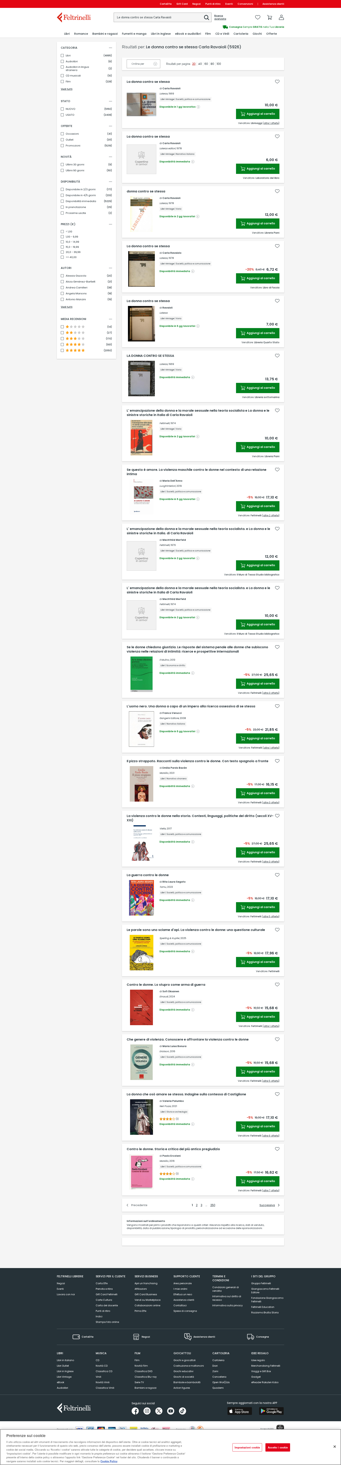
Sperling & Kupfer (169, 938)
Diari (215, 1365)
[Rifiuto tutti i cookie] (334, 1446)
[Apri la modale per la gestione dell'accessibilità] (280, 1428)
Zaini (215, 1371)
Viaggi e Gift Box (261, 1371)
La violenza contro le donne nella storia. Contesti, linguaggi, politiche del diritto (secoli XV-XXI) (200, 818)
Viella (162, 828)
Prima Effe (140, 1311)
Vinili (98, 1376)
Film (68, 81)
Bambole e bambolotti (186, 1382)
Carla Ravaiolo (171, 253)
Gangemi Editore (169, 718)
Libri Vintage (64, 1376)
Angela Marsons (76, 293)
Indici (99, 1316)
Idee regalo (258, 1360)
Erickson (164, 1051)
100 (219, 64)
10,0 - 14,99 (72, 241)
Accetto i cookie (278, 1447)
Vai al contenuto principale (73, 3)
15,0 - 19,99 (72, 247)
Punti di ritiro (213, 4)
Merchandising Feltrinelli (265, 1365)
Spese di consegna (185, 1311)
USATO (70, 115)
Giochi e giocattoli (184, 1360)
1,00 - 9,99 (72, 236)
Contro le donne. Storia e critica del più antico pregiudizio (173, 1149)
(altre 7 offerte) (270, 1190)
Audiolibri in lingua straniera (77, 68)
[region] (170, 1447)
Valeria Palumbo (173, 1101)
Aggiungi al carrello (260, 114)
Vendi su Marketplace (147, 1300)
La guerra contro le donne (148, 875)
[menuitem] (67, 34)
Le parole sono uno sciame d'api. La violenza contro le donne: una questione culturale (196, 930)
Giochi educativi (183, 1371)
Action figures (181, 1387)
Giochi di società (183, 1376)
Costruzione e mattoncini (188, 1365)
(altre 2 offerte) (270, 515)
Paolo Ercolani (171, 1155)
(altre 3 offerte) (270, 693)
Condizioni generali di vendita (225, 1289)
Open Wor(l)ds (221, 1382)
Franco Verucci (172, 713)
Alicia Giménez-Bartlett (80, 281)
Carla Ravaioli (171, 88)
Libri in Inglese (65, 1371)
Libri (68, 55)
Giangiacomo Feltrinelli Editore (265, 1290)
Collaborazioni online (147, 1305)
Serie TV (139, 1382)
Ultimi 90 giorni (75, 170)
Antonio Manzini (76, 299)
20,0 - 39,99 (73, 252)
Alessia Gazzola (76, 275)
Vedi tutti (66, 89)
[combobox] (163, 17)
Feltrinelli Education (262, 1307)
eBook (60, 1382)
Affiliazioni (141, 1289)
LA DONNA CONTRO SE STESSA (150, 356)
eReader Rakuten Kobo (264, 1382)
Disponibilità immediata (81, 201)
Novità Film (141, 1365)
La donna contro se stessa (148, 82)
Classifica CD (104, 1371)
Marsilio (163, 773)
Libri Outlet (63, 1365)
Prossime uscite (76, 213)
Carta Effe (102, 1283)
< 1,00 (69, 231)
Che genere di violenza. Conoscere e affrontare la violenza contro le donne (188, 1039)
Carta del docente (107, 1305)
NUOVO (70, 109)
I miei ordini (180, 1289)
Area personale (182, 1283)
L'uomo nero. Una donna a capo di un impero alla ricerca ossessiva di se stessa (191, 706)
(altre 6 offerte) (270, 1135)
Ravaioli (167, 307)
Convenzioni (245, 4)
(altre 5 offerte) (270, 916)
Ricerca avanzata (220, 17)
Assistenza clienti (273, 4)
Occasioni (72, 133)
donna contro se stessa (146, 191)
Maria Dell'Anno (172, 480)
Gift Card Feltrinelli (106, 1294)
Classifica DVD (143, 1371)
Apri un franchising (146, 1283)
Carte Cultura (104, 1300)
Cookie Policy (108, 1461)
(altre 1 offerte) (271, 123)
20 (194, 64)
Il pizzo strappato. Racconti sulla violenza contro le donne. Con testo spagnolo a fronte (197, 761)
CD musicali (73, 75)
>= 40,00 (71, 257)
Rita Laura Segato (173, 881)
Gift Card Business (146, 1294)
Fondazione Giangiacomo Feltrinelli (267, 1299)
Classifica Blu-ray (146, 1376)
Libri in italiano (65, 1360)
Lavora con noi (66, 1294)
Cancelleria (219, 1376)
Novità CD (102, 1365)
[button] (207, 17)
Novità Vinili (103, 1382)
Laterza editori (167, 148)
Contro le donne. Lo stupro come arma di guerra (166, 985)
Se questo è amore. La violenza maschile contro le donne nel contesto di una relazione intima (196, 472)
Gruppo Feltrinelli (261, 1283)
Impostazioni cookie (247, 1447)
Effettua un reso (182, 1294)
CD (97, 1360)
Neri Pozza (165, 1106)
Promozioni (73, 145)
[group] (227, 27)
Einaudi (163, 996)
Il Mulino (164, 659)
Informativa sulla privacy (227, 1305)
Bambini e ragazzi (145, 1387)
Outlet (69, 139)
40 (200, 64)
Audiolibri (72, 61)
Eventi (229, 4)
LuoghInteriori (167, 486)
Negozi (196, 4)
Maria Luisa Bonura (174, 1046)
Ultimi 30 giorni (75, 164)
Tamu (162, 887)
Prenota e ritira (104, 1289)
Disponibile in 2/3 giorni (81, 189)
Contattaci (180, 1305)
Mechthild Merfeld (174, 540)
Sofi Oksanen (170, 991)
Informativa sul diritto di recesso (226, 1298)
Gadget (256, 1376)
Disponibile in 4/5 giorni (81, 195)
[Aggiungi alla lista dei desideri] (277, 82)
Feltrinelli (164, 423)
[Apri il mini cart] (269, 17)
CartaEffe (166, 4)
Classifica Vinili (105, 1387)
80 (212, 64)
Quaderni (218, 1387)
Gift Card (182, 4)
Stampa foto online (107, 1322)
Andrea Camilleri (76, 287)
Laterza (163, 93)
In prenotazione (76, 207)
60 (206, 64)
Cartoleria (218, 1360)
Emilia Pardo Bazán (174, 767)
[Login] (281, 17)
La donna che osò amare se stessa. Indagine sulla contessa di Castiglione (186, 1094)
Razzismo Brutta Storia (265, 1312)
